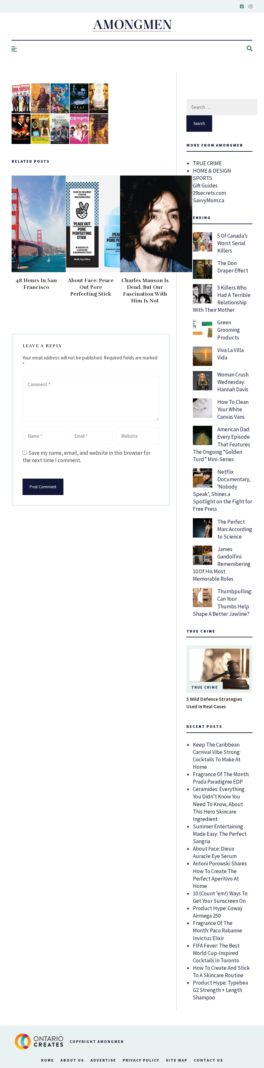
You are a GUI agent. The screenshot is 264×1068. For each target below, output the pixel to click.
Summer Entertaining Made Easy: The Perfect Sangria (220, 834)
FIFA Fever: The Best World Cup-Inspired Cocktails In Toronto (216, 953)
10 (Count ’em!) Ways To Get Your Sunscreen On (220, 897)
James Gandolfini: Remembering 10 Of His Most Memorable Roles (221, 564)
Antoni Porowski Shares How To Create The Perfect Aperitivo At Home (220, 874)
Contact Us (208, 1060)
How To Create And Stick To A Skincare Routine (221, 971)
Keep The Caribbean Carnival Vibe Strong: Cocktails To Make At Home (216, 755)
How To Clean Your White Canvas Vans (233, 409)
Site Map (176, 1060)
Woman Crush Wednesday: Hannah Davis (233, 382)
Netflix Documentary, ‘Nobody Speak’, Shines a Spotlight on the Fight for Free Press (222, 490)
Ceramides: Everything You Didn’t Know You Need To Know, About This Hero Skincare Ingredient (218, 804)
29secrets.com (209, 192)
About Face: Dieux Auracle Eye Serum (215, 852)
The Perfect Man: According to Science (234, 529)
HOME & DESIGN (212, 170)
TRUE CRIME (207, 163)
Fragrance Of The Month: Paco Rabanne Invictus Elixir (217, 930)
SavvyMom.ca (208, 200)
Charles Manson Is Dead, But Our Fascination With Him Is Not (145, 290)
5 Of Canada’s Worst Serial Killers (232, 243)
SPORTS (202, 178)
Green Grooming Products (228, 330)
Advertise (103, 1060)
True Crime (204, 687)
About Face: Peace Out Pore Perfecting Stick (91, 287)
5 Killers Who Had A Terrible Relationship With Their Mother (221, 298)
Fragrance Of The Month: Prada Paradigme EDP (221, 778)
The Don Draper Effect (232, 267)
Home (47, 1060)
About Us (72, 1060)
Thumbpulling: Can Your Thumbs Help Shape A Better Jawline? (222, 602)
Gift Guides (205, 185)
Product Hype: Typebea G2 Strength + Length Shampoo (220, 990)
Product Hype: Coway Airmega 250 (217, 912)
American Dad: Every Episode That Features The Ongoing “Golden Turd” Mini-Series (221, 444)
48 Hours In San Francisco (36, 284)
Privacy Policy (141, 1060)
